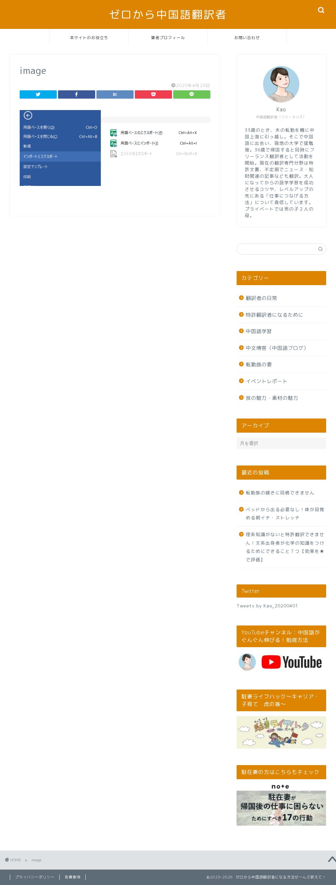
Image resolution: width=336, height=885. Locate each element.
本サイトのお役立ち (89, 37)
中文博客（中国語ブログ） (277, 348)
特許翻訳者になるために (275, 314)
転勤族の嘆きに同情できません (280, 492)
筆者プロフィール (168, 37)
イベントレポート (267, 381)
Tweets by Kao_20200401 (267, 605)
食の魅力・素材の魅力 (272, 398)
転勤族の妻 (259, 364)
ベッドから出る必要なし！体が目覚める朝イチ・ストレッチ (285, 513)
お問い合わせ (247, 37)
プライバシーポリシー (34, 877)
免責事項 (72, 877)
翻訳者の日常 (261, 298)
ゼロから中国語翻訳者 (168, 14)
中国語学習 (259, 331)
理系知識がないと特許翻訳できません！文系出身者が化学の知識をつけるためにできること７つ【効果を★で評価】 (285, 547)
